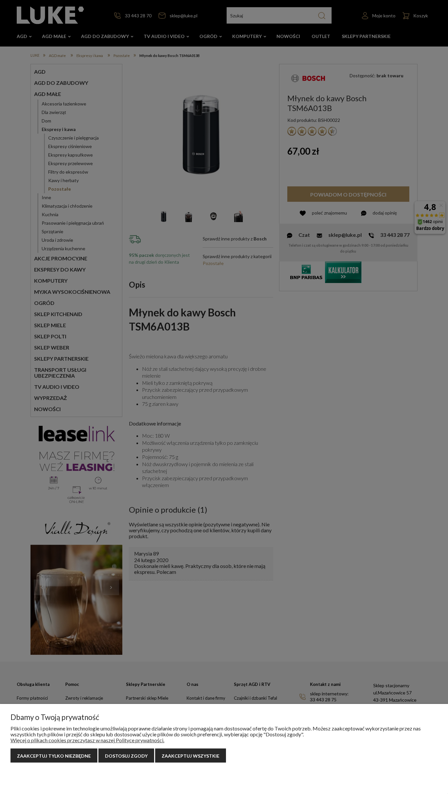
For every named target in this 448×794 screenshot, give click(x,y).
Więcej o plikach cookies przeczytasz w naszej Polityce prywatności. (87, 740)
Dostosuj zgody (126, 756)
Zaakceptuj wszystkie (190, 756)
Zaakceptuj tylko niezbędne (54, 756)
